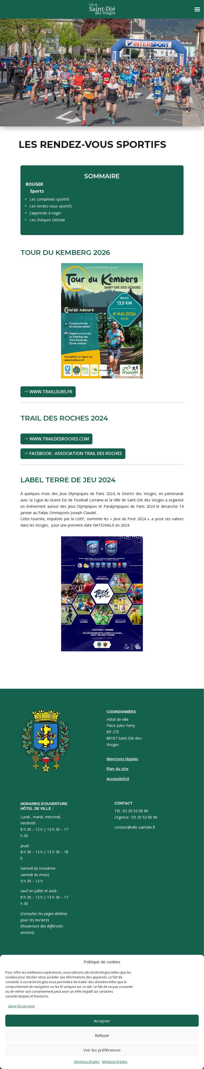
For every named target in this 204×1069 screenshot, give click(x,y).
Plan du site (117, 768)
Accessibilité (118, 778)
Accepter (102, 1020)
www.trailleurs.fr (50, 392)
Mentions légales (86, 1061)
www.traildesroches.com (59, 439)
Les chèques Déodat (47, 219)
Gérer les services (21, 1006)
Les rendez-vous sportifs (50, 206)
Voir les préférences (102, 1050)
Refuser (102, 1035)
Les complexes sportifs (49, 199)
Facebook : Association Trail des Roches (75, 453)
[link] (69, 499)
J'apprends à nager (45, 212)
